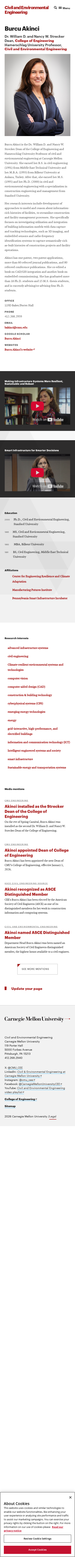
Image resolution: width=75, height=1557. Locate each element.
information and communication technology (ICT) (39, 742)
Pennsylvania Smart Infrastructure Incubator (40, 598)
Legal (52, 1116)
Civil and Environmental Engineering (36, 48)
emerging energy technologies (26, 711)
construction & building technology (30, 695)
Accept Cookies (37, 1549)
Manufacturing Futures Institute (32, 590)
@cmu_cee (27, 1080)
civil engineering (18, 656)
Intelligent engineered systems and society (34, 750)
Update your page (26, 988)
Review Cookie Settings (37, 1538)
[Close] (70, 1497)
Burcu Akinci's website (20, 349)
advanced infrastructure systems (28, 648)
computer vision (18, 678)
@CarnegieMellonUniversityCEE (40, 1084)
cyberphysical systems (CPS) (25, 703)
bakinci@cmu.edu (16, 327)
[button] (62, 7)
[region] (37, 1524)
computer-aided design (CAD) (26, 686)
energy (12, 720)
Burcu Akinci (13, 338)
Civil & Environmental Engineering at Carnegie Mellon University (35, 1074)
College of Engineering (34, 40)
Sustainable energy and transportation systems (37, 767)
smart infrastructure (20, 759)
